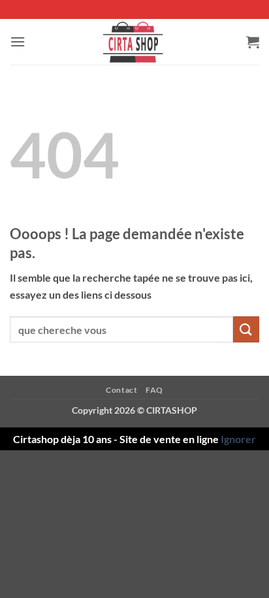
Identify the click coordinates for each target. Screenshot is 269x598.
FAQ (154, 390)
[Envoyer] (246, 329)
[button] (17, 41)
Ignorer (238, 439)
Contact (121, 390)
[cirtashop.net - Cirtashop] (134, 42)
